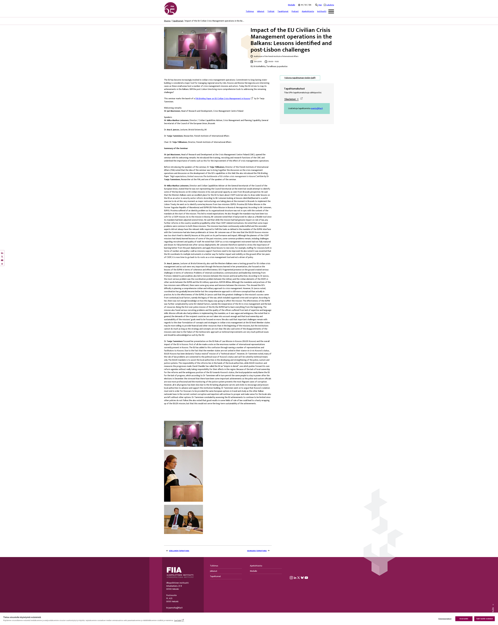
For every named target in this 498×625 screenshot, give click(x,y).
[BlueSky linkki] (302, 577)
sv (306, 5)
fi (302, 5)
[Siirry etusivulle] (176, 8)
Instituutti (321, 11)
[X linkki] (298, 577)
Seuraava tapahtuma (257, 551)
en (310, 5)
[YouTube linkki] (306, 577)
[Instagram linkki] (291, 577)
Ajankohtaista (308, 11)
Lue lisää (177, 620)
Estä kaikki (464, 619)
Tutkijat (270, 11)
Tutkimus (250, 11)
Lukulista (330, 5)
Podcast (295, 11)
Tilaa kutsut (290, 99)
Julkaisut (260, 11)
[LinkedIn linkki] (295, 577)
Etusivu (167, 21)
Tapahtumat (283, 11)
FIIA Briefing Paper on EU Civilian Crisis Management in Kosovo (222, 98)
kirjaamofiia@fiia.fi (174, 607)
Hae (320, 5)
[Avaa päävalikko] (331, 11)
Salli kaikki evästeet (484, 619)
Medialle (291, 5)
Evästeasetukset (444, 619)
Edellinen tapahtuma (179, 551)
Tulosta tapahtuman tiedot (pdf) (300, 78)
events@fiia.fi (317, 108)
